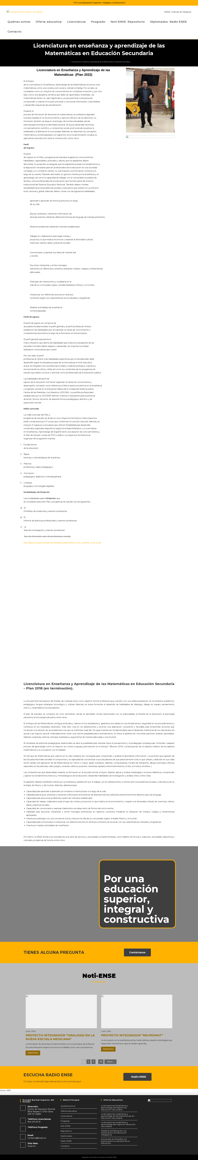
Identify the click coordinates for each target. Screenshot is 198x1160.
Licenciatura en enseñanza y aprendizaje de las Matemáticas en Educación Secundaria (100, 62)
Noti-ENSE (65, 1126)
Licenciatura (66, 1116)
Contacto (65, 1146)
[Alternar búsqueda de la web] (24, 32)
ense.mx (32, 1146)
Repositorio (66, 1131)
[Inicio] (68, 62)
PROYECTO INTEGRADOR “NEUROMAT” (132, 1035)
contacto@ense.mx (37, 1138)
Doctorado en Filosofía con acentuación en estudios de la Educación (115, 1141)
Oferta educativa (69, 1111)
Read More (33, 1053)
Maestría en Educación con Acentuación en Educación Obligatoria (114, 1133)
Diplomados (66, 1136)
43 (101, 1061)
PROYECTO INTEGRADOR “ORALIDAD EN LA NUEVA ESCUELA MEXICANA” (60, 1037)
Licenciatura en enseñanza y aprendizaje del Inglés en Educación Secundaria (118, 1124)
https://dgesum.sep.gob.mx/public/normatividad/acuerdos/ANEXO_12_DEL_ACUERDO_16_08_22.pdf (62, 543)
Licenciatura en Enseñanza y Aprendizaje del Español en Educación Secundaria (114, 1108)
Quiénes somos (68, 1106)
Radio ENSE (66, 1141)
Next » (110, 1061)
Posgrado (65, 1121)
